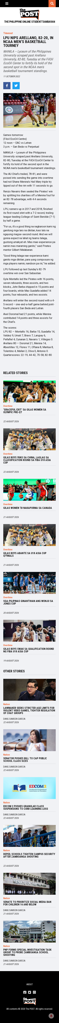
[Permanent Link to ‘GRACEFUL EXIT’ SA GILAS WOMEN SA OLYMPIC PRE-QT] (29, 391)
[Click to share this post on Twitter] (16, 85)
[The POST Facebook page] (24, 992)
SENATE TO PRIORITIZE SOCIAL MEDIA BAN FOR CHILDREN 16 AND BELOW (27, 903)
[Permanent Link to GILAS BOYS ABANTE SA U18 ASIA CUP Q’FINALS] (29, 535)
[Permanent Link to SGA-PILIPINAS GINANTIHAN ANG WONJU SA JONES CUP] (29, 583)
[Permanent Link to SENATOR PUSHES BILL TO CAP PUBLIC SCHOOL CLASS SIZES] (29, 740)
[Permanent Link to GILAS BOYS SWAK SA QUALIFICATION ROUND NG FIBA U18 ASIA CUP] (29, 631)
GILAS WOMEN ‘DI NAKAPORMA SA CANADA (27, 508)
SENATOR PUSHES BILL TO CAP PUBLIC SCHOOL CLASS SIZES (25, 759)
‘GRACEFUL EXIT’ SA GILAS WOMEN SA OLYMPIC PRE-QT (24, 411)
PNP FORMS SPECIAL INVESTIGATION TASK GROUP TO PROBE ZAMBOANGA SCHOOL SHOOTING (27, 952)
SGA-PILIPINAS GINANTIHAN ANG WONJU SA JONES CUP (28, 602)
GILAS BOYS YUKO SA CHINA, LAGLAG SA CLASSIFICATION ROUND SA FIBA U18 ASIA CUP (27, 460)
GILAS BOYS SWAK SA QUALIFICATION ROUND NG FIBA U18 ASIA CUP (28, 650)
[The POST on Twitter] (29, 992)
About (29, 984)
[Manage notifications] (51, 1015)
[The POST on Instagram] (34, 992)
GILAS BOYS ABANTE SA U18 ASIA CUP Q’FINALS (24, 554)
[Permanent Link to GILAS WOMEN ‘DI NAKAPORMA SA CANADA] (29, 490)
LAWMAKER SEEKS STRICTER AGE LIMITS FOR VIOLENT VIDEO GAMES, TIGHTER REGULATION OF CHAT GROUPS (29, 710)
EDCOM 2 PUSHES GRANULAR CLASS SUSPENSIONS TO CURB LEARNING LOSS (25, 807)
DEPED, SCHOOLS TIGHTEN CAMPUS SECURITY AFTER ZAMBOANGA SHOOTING (29, 855)
